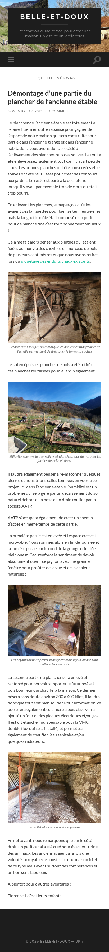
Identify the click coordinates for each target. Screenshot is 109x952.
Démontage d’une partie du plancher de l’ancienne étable (52, 97)
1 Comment (59, 111)
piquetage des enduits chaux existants (55, 260)
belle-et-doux (54, 16)
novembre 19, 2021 (25, 111)
